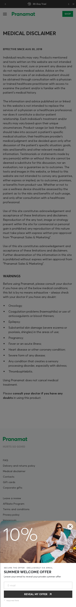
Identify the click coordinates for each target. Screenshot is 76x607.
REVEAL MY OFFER (35, 594)
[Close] (70, 527)
